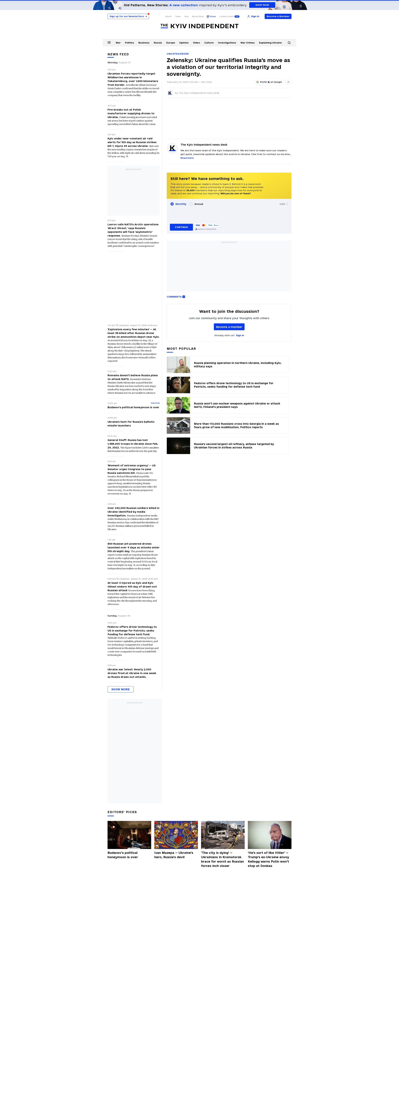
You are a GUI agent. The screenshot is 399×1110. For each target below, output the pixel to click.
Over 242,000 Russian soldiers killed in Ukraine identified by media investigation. (133, 512)
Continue (181, 227)
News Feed (118, 54)
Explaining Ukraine (270, 42)
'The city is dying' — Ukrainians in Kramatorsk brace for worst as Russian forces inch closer (222, 859)
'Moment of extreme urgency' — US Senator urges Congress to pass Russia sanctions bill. (132, 469)
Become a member (229, 326)
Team (178, 16)
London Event (226, 16)
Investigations (227, 42)
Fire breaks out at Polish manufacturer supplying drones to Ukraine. (131, 113)
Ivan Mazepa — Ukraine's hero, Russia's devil (173, 855)
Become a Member (278, 16)
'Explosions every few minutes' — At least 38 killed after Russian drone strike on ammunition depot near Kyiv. (133, 333)
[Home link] (199, 26)
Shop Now (262, 5)
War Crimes (247, 42)
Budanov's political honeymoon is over (133, 407)
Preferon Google (271, 82)
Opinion (184, 42)
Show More (120, 689)
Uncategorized (178, 53)
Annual (198, 204)
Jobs (186, 16)
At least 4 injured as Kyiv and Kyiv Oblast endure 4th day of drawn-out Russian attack (132, 586)
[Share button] (288, 82)
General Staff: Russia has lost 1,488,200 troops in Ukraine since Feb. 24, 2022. (133, 444)
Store (213, 16)
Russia (158, 42)
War (118, 42)
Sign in (240, 335)
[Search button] (289, 42)
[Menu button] (109, 42)
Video (196, 42)
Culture (209, 42)
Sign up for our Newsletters (128, 16)
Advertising (198, 16)
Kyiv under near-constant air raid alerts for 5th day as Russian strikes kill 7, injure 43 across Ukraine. (132, 142)
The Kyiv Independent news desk (199, 93)
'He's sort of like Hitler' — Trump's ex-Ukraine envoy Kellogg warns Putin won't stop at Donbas (268, 859)
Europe (170, 42)
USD (282, 204)
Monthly (180, 204)
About (168, 16)
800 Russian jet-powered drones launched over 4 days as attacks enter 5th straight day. (134, 547)
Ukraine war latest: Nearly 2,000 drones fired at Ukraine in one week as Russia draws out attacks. (132, 673)
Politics (129, 42)
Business (143, 42)
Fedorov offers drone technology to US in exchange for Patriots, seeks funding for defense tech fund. (132, 630)
